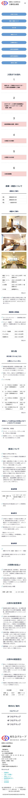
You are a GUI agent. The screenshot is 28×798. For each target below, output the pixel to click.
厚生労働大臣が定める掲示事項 (17, 790)
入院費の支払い (14, 42)
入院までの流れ (14, 14)
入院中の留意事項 (14, 49)
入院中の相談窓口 (14, 56)
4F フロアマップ (14, 720)
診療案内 (6, 772)
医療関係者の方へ (9, 778)
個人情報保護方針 (7, 787)
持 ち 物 (14, 27)
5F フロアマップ (14, 724)
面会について (14, 34)
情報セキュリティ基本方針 (9, 789)
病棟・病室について (14, 21)
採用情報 (6, 782)
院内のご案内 (14, 63)
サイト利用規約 (19, 787)
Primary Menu (25, 3)
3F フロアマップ (14, 716)
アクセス (6, 780)
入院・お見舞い (8, 774)
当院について (7, 776)
